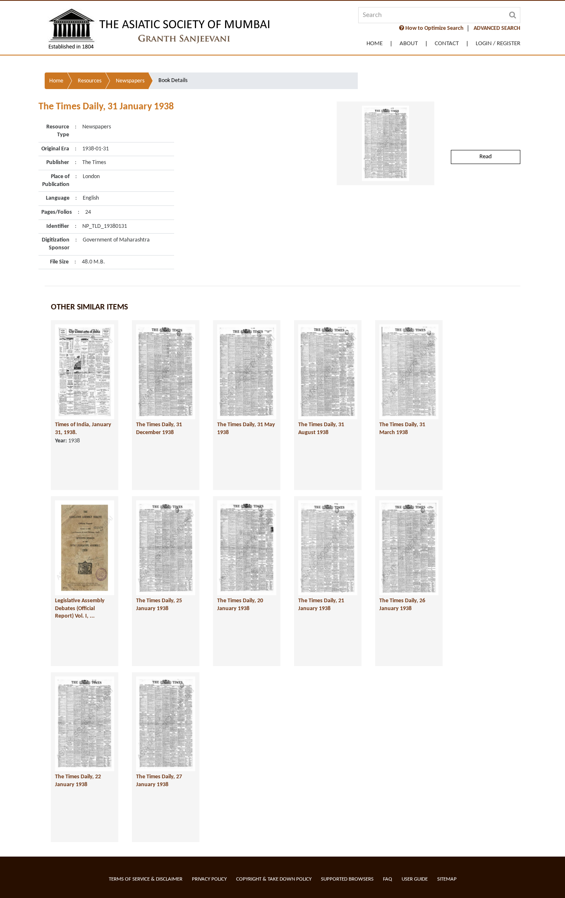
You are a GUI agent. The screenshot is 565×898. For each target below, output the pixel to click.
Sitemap (447, 879)
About (409, 43)
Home (374, 43)
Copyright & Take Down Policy (273, 879)
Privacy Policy (209, 879)
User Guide (415, 879)
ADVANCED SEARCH (497, 28)
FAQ (387, 879)
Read (485, 157)
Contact (447, 43)
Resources (89, 81)
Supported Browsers (347, 879)
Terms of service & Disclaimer (145, 879)
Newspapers (130, 81)
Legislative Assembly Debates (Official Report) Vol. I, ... (80, 608)
